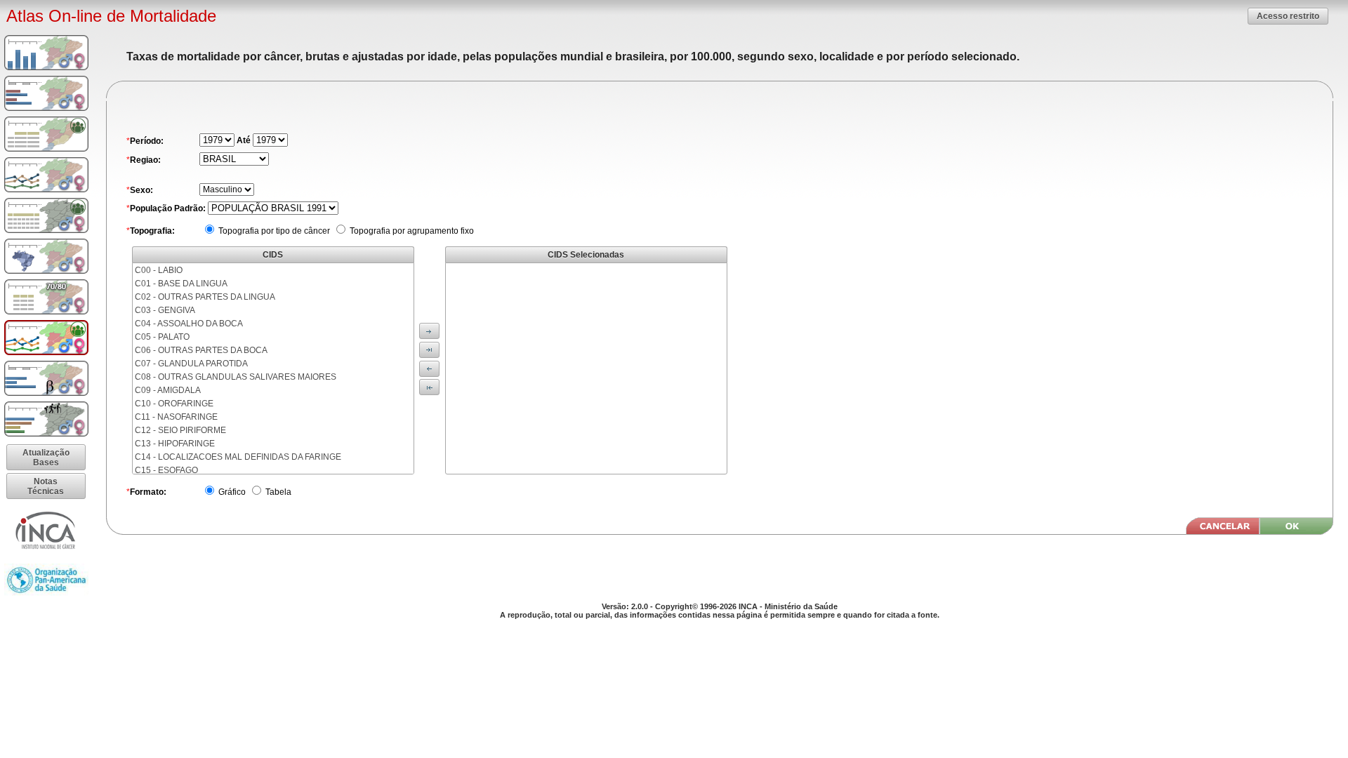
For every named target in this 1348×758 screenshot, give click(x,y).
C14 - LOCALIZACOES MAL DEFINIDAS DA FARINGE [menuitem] (238, 457)
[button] (1288, 16)
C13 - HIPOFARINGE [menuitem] (175, 443)
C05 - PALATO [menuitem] (162, 337)
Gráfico (231, 492)
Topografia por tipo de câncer (273, 231)
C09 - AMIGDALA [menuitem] (168, 390)
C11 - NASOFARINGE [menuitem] (176, 417)
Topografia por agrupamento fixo (411, 231)
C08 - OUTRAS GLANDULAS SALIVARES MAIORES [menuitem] (235, 377)
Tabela (277, 492)
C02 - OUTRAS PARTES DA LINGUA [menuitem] (205, 297)
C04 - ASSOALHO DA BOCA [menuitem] (189, 323)
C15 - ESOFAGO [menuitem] (166, 470)
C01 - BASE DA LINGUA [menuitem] (181, 283)
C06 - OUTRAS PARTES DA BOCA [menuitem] (201, 350)
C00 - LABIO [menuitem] (159, 270)
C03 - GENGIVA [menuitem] (165, 310)
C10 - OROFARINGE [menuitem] (174, 403)
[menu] (273, 368)
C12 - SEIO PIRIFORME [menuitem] (180, 430)
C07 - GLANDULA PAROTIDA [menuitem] (191, 363)
